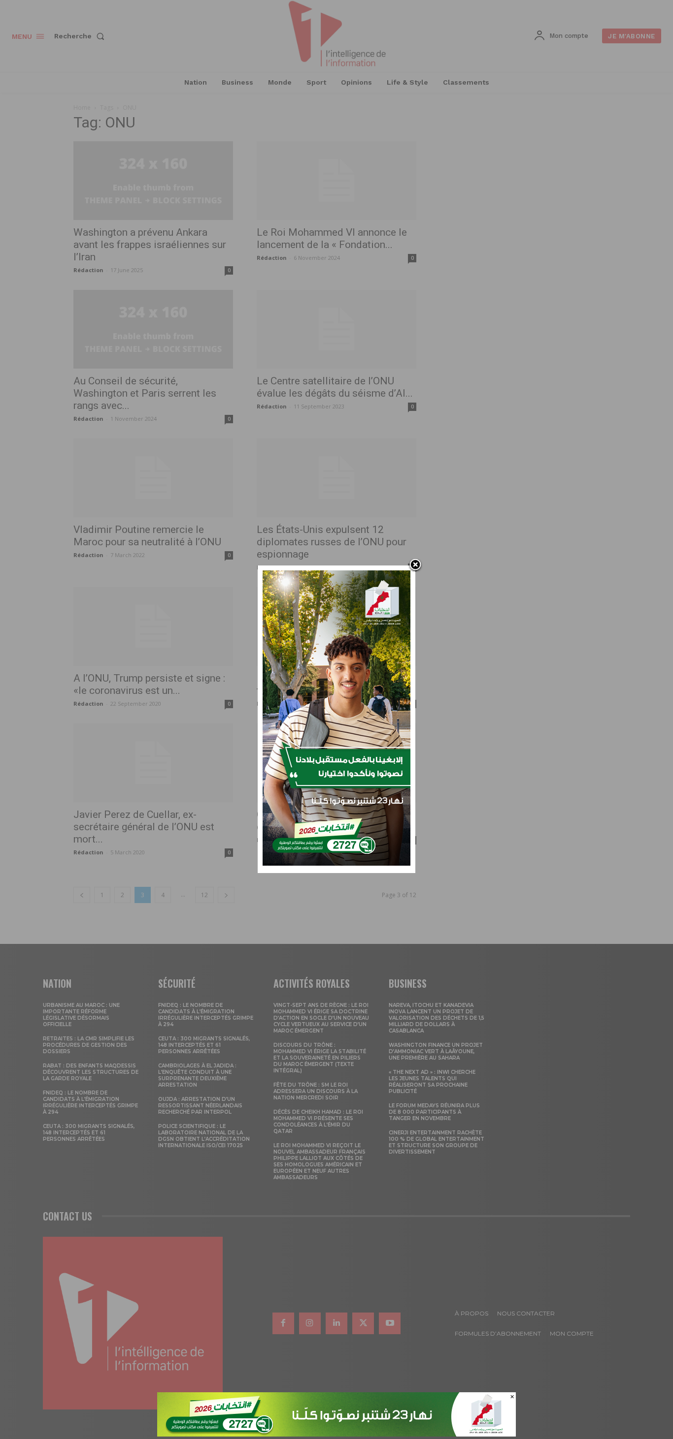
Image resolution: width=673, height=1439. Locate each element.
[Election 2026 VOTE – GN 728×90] (336, 1434)
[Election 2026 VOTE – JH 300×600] (336, 863)
